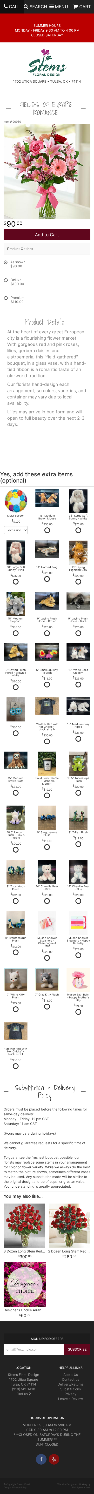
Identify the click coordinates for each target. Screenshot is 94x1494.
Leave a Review (70, 1399)
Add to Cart (47, 234)
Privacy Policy (19, 1487)
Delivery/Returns (70, 1384)
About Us (70, 1375)
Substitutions (70, 1389)
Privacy (70, 1394)
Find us (22, 1394)
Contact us (70, 1379)
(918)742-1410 (23, 1389)
